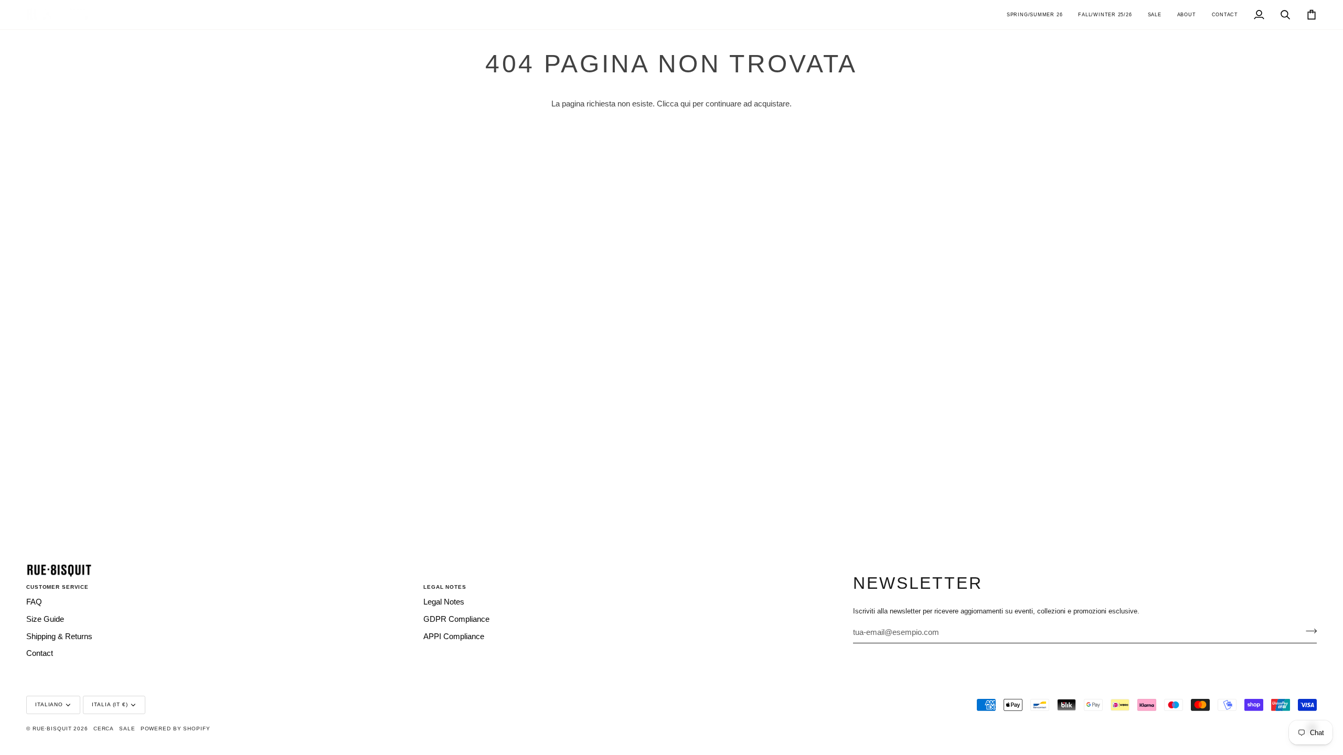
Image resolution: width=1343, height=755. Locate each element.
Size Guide (45, 619)
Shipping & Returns (59, 636)
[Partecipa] (1308, 631)
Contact (39, 653)
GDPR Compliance (456, 619)
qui (685, 104)
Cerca (103, 728)
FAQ (34, 602)
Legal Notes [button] (444, 587)
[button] (1034, 14)
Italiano (49, 704)
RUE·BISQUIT (52, 728)
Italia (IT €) (109, 704)
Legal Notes (443, 602)
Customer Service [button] (57, 587)
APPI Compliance (453, 636)
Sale (127, 728)
